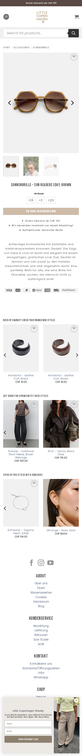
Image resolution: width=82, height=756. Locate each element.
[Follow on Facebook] (31, 563)
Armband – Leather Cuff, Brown (61, 377)
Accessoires (21, 47)
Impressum (41, 602)
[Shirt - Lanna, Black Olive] (61, 424)
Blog (41, 606)
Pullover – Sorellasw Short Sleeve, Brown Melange (21, 454)
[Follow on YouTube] (50, 563)
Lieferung (41, 630)
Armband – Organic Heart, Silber (21, 532)
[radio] (31, 200)
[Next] (72, 103)
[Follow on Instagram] (41, 563)
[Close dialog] (76, 700)
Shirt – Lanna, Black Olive (61, 453)
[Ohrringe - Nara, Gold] (61, 503)
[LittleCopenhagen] (42, 16)
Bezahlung (41, 626)
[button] (6, 17)
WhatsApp (41, 677)
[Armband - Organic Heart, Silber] (21, 503)
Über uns (41, 583)
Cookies (41, 597)
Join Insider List (28, 739)
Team (41, 588)
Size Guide (41, 640)
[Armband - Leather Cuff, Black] (21, 348)
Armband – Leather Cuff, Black (21, 377)
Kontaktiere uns (41, 664)
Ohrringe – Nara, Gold (61, 530)
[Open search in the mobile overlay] (41, 33)
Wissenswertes (41, 593)
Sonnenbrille (41, 47)
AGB (41, 644)
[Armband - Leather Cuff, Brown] (61, 348)
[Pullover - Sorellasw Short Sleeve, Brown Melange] (21, 424)
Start (6, 47)
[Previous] (10, 103)
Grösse (39, 193)
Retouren (41, 635)
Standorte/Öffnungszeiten (41, 668)
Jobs (41, 673)
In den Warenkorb (41, 211)
